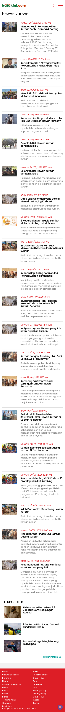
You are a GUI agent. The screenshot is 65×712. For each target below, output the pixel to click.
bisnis (5, 697)
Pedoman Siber (40, 675)
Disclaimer (7, 706)
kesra (35, 672)
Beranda (6, 678)
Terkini (36, 703)
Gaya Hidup (38, 678)
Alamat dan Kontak (11, 684)
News (5, 681)
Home (5, 672)
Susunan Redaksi (10, 675)
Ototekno (6, 703)
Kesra (5, 690)
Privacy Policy (39, 690)
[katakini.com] (17, 5)
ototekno (37, 684)
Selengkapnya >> (52, 657)
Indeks (36, 700)
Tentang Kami (9, 700)
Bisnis (5, 694)
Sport (35, 681)
